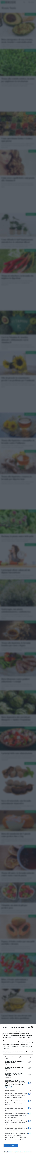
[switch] (29, 1062)
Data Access (18, 1151)
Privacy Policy (28, 1151)
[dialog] (18, 1089)
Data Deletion (8, 1151)
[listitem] (18, 1057)
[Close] (32, 1027)
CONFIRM (11, 1145)
